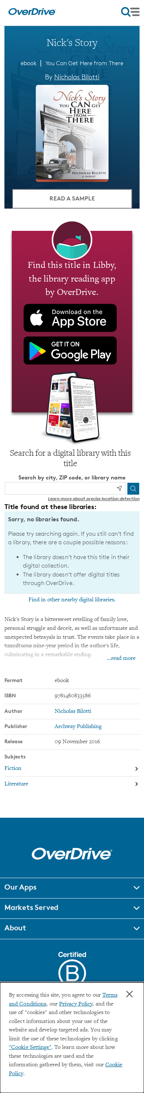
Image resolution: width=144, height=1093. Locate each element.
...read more (121, 658)
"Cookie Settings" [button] (30, 1047)
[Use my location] (119, 488)
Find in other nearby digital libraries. (72, 600)
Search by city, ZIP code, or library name (72, 477)
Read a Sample (72, 198)
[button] (72, 888)
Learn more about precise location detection (94, 498)
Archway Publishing (78, 727)
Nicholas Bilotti (76, 77)
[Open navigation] (130, 11)
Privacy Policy (75, 1004)
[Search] (133, 489)
